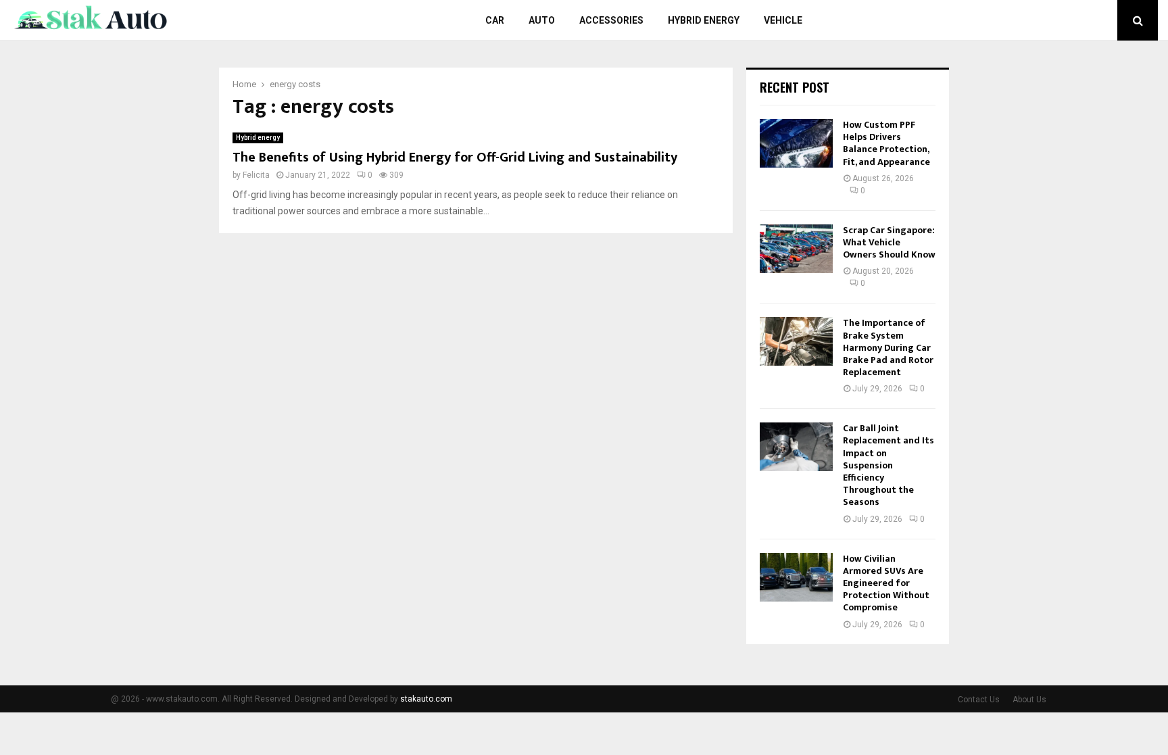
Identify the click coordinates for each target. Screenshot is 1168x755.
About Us (1029, 699)
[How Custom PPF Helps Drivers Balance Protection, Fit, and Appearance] (796, 143)
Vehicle (783, 20)
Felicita (256, 175)
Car (494, 20)
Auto (542, 20)
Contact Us (979, 699)
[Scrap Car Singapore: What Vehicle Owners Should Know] (796, 248)
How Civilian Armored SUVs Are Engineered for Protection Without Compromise (886, 583)
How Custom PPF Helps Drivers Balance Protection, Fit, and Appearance (886, 143)
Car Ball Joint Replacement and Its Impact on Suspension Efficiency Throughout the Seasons (888, 465)
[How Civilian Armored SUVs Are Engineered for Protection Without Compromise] (796, 577)
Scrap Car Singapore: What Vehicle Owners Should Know (889, 242)
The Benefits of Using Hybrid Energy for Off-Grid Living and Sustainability (455, 157)
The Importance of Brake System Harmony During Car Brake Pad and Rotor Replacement (888, 347)
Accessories (611, 20)
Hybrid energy (703, 20)
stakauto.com (426, 699)
